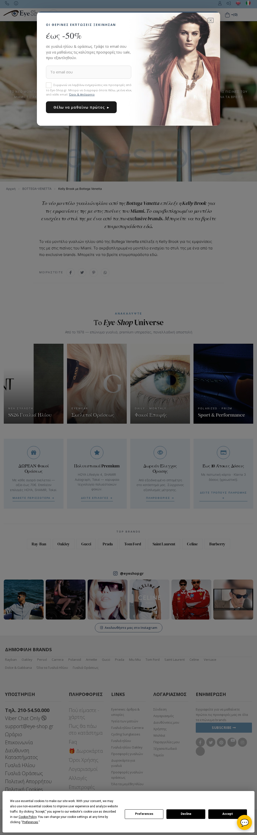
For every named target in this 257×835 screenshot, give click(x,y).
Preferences (144, 814)
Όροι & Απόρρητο (82, 94)
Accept (227, 814)
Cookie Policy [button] (27, 817)
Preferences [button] (30, 822)
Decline (186, 814)
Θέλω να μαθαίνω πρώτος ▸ (81, 107)
